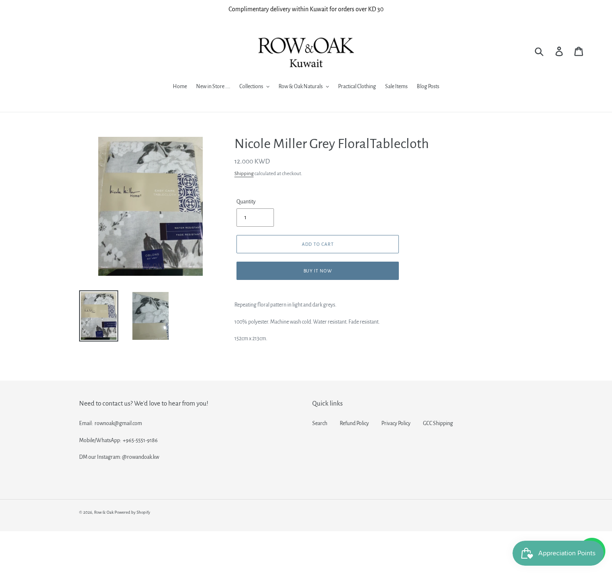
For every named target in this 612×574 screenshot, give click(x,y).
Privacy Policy (395, 423)
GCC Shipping (438, 423)
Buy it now (318, 270)
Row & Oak (104, 512)
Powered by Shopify (132, 512)
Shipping (244, 173)
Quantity (246, 202)
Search (319, 423)
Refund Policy (354, 423)
